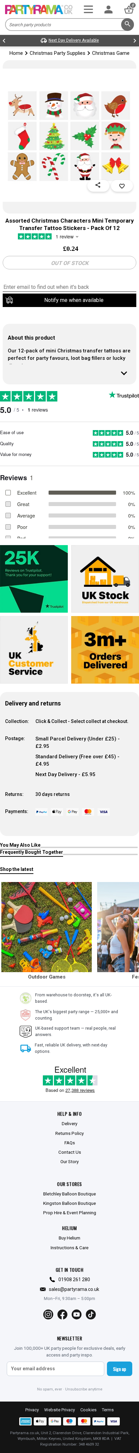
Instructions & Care (69, 1247)
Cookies (88, 1409)
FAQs (69, 1142)
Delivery (69, 1123)
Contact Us (69, 1152)
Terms (108, 1409)
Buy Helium (69, 1237)
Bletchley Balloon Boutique (69, 1193)
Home (16, 53)
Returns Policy (69, 1133)
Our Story (69, 1161)
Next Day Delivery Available (74, 40)
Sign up (119, 1368)
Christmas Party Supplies (57, 53)
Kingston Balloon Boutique (69, 1203)
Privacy (32, 1409)
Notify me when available (74, 300)
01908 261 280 (74, 1279)
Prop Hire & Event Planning (69, 1212)
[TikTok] (91, 1314)
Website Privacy (59, 1409)
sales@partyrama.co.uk (74, 1289)
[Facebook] (62, 1314)
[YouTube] (77, 1314)
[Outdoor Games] (46, 927)
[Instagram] (48, 1314)
